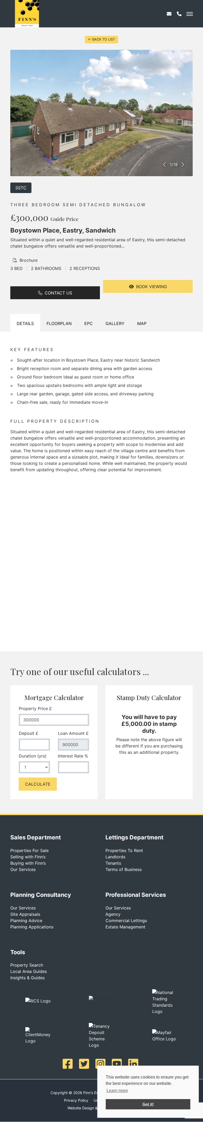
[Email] (169, 15)
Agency (113, 914)
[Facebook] (69, 1064)
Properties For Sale (29, 850)
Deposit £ (28, 733)
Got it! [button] (148, 1104)
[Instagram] (101, 1064)
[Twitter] (85, 1064)
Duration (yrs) (33, 756)
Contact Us (57, 293)
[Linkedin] (134, 1064)
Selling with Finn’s (27, 856)
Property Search (26, 965)
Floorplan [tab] (59, 323)
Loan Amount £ (73, 733)
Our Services (23, 869)
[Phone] (179, 15)
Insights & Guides (27, 977)
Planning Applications (31, 926)
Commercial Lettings (126, 920)
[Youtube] (118, 1064)
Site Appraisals (25, 914)
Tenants (113, 863)
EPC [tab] (88, 323)
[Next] (182, 164)
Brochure (28, 260)
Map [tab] (141, 323)
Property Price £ (35, 708)
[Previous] (165, 164)
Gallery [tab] (114, 323)
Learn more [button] (117, 1090)
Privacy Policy (76, 1100)
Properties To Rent (124, 850)
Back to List (103, 39)
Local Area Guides (28, 971)
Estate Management (125, 926)
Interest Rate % (73, 756)
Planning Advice (26, 920)
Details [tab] (25, 323)
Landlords (115, 856)
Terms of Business (123, 869)
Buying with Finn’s (28, 863)
